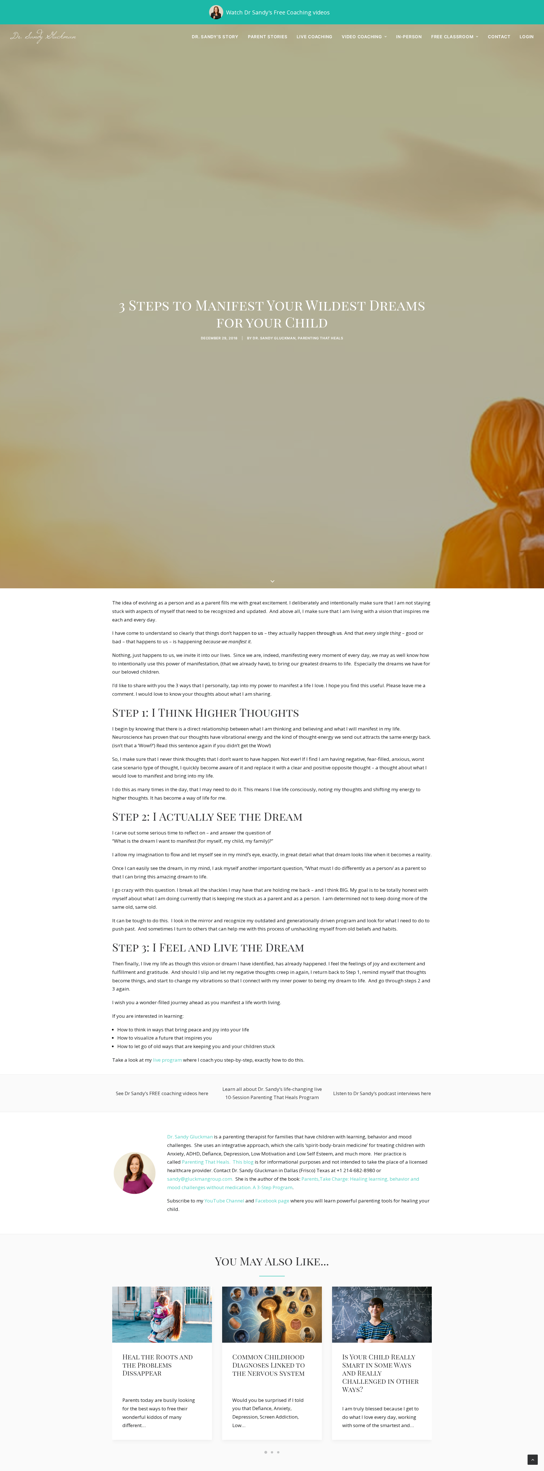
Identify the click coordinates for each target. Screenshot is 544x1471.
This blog (243, 1162)
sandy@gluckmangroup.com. (200, 1179)
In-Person (409, 36)
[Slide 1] (266, 1452)
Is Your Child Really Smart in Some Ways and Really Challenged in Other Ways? (270, 1373)
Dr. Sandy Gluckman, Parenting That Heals (298, 338)
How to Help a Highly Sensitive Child (380, 1361)
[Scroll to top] (533, 1459)
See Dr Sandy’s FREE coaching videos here (162, 1093)
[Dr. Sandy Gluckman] (43, 36)
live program (167, 1060)
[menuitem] (217, 36)
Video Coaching (362, 36)
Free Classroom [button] (452, 36)
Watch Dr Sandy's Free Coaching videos (278, 12)
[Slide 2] (272, 1452)
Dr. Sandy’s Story (215, 36)
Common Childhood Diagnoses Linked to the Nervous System (158, 1365)
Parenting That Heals (205, 1162)
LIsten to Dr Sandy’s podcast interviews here (382, 1093)
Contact (499, 36)
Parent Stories (268, 36)
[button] (162, 1315)
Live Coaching (314, 36)
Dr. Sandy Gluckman (190, 1136)
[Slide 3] (278, 1452)
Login (527, 36)
